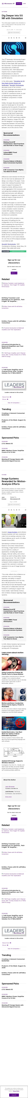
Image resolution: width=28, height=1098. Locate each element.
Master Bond (5, 397)
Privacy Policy (16, 1091)
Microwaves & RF (15, 499)
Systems (4, 474)
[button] (3, 4)
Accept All (14, 1095)
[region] (14, 1092)
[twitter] (14, 38)
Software (4, 11)
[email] (19, 38)
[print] (25, 38)
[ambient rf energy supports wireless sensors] (14, 749)
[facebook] (9, 38)
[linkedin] (11, 38)
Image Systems (12, 532)
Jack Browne (9, 784)
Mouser (4, 399)
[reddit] (16, 38)
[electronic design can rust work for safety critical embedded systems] (14, 720)
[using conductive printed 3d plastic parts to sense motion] (14, 661)
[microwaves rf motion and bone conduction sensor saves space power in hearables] (14, 691)
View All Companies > (14, 402)
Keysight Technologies (17, 85)
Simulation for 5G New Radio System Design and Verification (13, 83)
